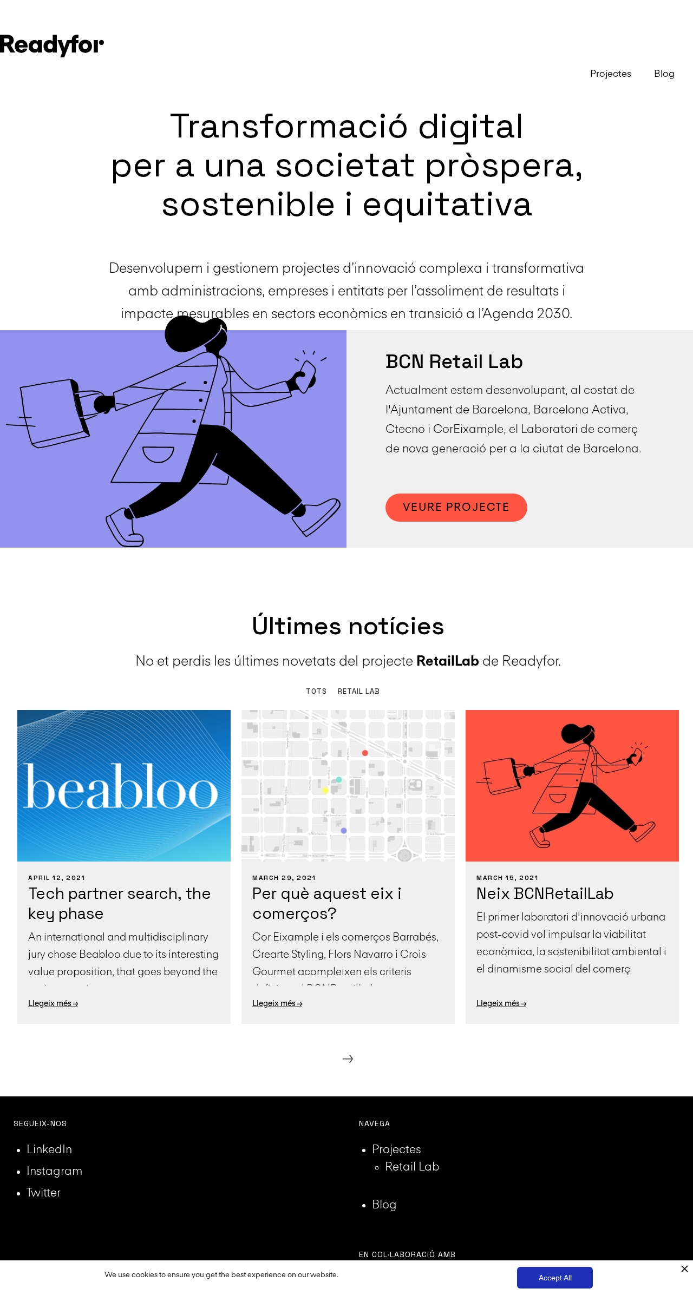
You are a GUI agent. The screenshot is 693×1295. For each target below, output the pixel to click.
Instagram (54, 1172)
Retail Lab (412, 1167)
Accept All (555, 1277)
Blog (384, 1205)
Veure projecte (456, 507)
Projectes (396, 1150)
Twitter (44, 1193)
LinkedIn (49, 1150)
